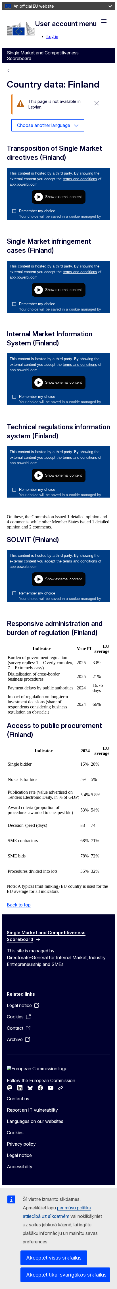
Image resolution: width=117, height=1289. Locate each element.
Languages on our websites (35, 1121)
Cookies (15, 1132)
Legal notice (19, 1155)
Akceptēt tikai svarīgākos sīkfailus (66, 1275)
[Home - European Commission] (21, 28)
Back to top (19, 905)
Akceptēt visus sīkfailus (54, 1258)
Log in (52, 36)
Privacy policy (21, 1144)
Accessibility (19, 1166)
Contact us (18, 1098)
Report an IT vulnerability (32, 1110)
